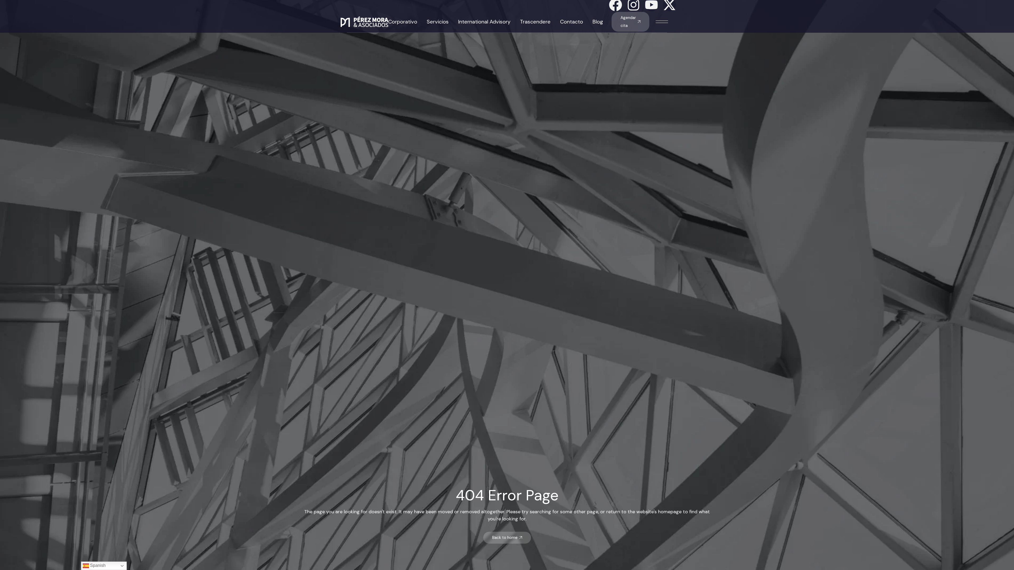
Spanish (97, 565)
